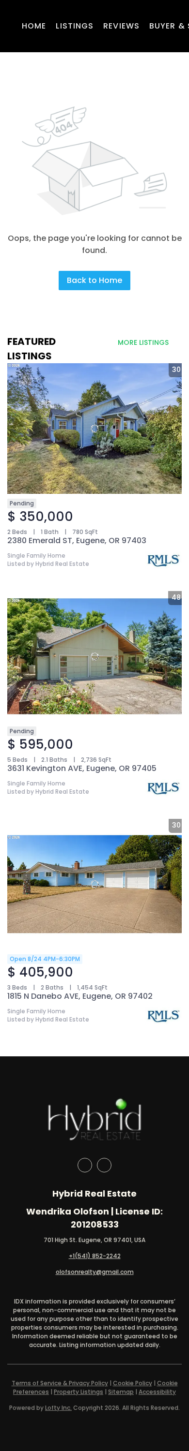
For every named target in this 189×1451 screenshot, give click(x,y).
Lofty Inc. (58, 1408)
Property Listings (78, 1392)
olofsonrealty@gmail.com (95, 1272)
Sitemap (121, 1392)
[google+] (104, 1165)
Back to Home (94, 280)
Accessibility (157, 1392)
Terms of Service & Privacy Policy (60, 1383)
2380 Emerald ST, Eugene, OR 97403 (76, 540)
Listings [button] (75, 25)
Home (34, 25)
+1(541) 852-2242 (95, 1256)
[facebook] (85, 1165)
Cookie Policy (132, 1383)
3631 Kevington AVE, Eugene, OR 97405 (82, 768)
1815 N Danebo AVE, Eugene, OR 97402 (80, 996)
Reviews (121, 25)
